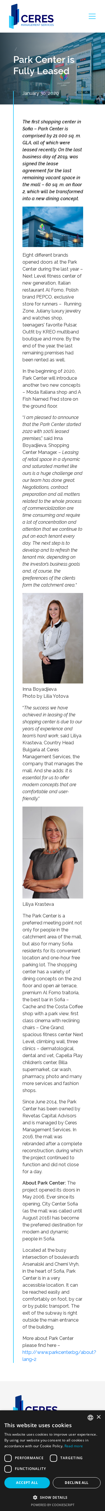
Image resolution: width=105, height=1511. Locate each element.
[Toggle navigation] (92, 16)
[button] (52, 1497)
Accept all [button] (27, 1482)
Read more (73, 1445)
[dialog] (52, 1460)
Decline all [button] (76, 1482)
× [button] (98, 1417)
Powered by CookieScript (52, 1505)
